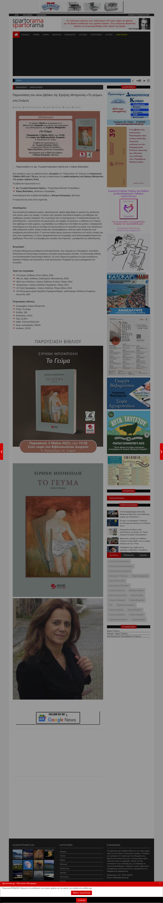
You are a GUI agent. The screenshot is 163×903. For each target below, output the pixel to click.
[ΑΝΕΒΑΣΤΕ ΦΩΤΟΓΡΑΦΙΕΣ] (1, 451)
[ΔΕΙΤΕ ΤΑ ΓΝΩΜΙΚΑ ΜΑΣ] (161, 451)
